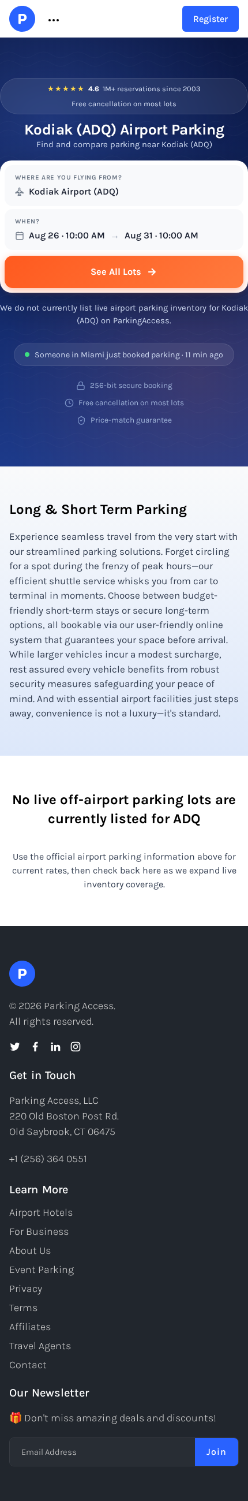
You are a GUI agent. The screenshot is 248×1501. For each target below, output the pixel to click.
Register (210, 18)
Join (216, 1451)
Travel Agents (40, 1345)
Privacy (25, 1288)
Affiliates (30, 1326)
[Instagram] (75, 1046)
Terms (23, 1307)
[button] (52, 19)
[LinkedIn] (55, 1046)
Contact (28, 1364)
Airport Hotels (41, 1212)
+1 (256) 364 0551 (48, 1158)
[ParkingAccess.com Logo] (22, 19)
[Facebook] (35, 1046)
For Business (39, 1231)
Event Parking (41, 1269)
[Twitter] (15, 1046)
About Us (30, 1250)
